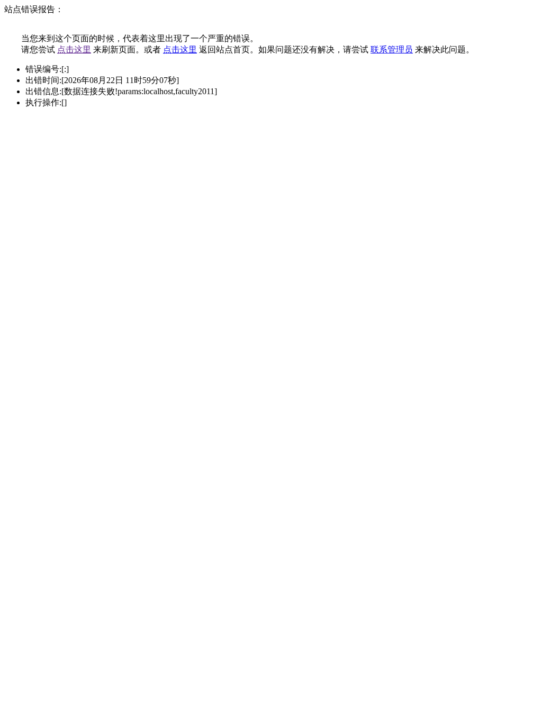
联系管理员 (392, 49)
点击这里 (74, 49)
